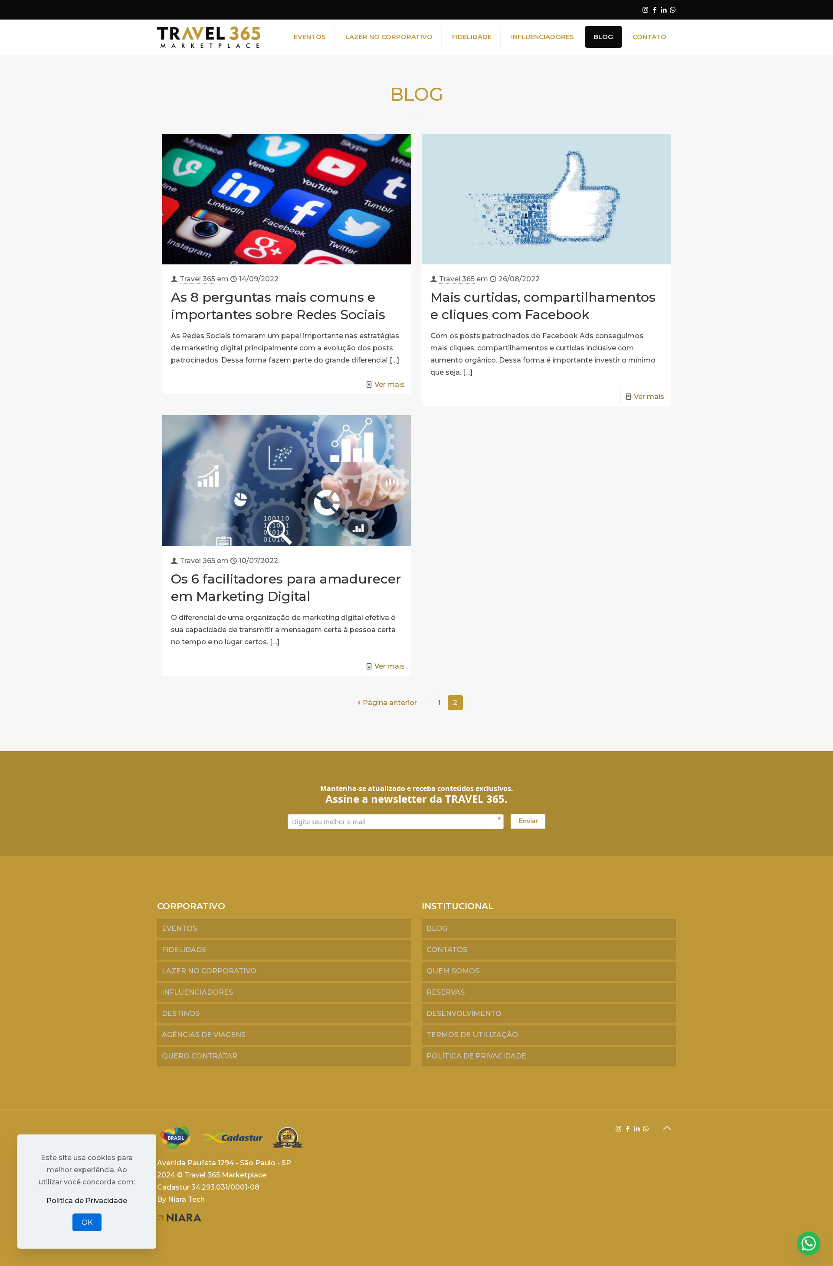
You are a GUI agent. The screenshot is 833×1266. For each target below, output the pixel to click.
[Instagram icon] (645, 10)
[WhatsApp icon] (672, 10)
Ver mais (389, 384)
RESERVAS (445, 992)
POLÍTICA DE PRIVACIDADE (476, 1056)
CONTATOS (446, 950)
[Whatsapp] (808, 1243)
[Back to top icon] (667, 1128)
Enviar (528, 820)
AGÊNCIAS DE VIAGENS (204, 1035)
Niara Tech (186, 1199)
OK (87, 1222)
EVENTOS (179, 928)
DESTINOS (181, 1013)
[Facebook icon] (654, 10)
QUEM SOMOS (452, 971)
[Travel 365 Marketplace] (208, 37)
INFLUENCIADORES (197, 992)
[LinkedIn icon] (663, 10)
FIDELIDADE (184, 950)
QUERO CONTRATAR (199, 1056)
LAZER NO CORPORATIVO (209, 971)
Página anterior (390, 703)
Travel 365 (197, 279)
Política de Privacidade (86, 1201)
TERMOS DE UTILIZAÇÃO (472, 1035)
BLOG (436, 928)
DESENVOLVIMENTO (464, 1013)
